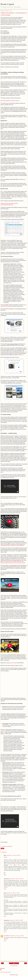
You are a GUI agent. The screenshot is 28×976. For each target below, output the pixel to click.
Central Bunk (7, 935)
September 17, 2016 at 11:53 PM (17, 935)
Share (2, 848)
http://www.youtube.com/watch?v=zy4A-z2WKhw (12, 545)
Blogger (16, 974)
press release (13, 662)
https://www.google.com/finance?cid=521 (10, 100)
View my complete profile (5, 972)
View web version (14, 965)
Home (14, 963)
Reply (5, 874)
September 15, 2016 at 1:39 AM (16, 920)
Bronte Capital (7, 4)
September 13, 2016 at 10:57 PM (13, 855)
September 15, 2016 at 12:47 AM (16, 878)
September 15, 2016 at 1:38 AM (12, 892)
